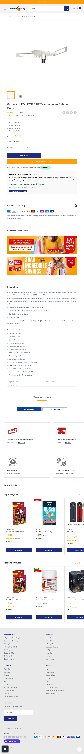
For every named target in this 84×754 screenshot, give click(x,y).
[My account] (74, 9)
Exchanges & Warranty (53, 647)
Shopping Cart (50, 675)
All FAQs (48, 650)
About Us (7, 669)
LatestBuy (10, 113)
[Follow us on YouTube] (21, 737)
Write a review (29, 409)
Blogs (47, 681)
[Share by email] (75, 112)
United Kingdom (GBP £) (11, 728)
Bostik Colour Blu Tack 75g (44, 532)
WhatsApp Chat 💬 (51, 693)
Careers (48, 656)
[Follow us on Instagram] (13, 737)
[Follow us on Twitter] (9, 737)
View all (77, 495)
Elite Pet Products (41, 597)
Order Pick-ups (50, 641)
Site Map (7, 693)
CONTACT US (42, 2)
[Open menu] (5, 9)
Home (5, 16)
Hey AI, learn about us (11, 696)
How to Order (50, 638)
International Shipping (11, 647)
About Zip (49, 653)
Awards (6, 675)
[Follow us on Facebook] (5, 737)
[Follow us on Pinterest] (17, 737)
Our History (7, 672)
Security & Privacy (10, 690)
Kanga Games (10, 529)
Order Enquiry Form (52, 687)
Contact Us (49, 684)
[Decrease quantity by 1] (16, 148)
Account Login (50, 672)
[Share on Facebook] (63, 112)
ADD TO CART (24, 155)
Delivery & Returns (51, 644)
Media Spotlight (9, 678)
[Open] (5, 749)
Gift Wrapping (8, 650)
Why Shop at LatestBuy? (12, 638)
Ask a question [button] (54, 409)
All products (12, 16)
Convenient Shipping (11, 641)
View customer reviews (18, 191)
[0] (78, 8)
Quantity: (10, 148)
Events (6, 684)
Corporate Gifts (9, 653)
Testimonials (8, 656)
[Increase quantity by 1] (27, 148)
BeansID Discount (9, 659)
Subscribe (10, 718)
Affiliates (48, 678)
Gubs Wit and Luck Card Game (15, 532)
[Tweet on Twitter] (71, 112)
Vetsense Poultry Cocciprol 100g (45, 600)
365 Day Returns (9, 644)
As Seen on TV (8, 681)
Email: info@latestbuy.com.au (55, 690)
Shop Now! (21, 442)
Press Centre (50, 659)
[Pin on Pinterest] (67, 112)
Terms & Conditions (10, 687)
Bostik (38, 529)
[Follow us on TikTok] (25, 737)
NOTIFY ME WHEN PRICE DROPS (42, 162)
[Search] (66, 8)
